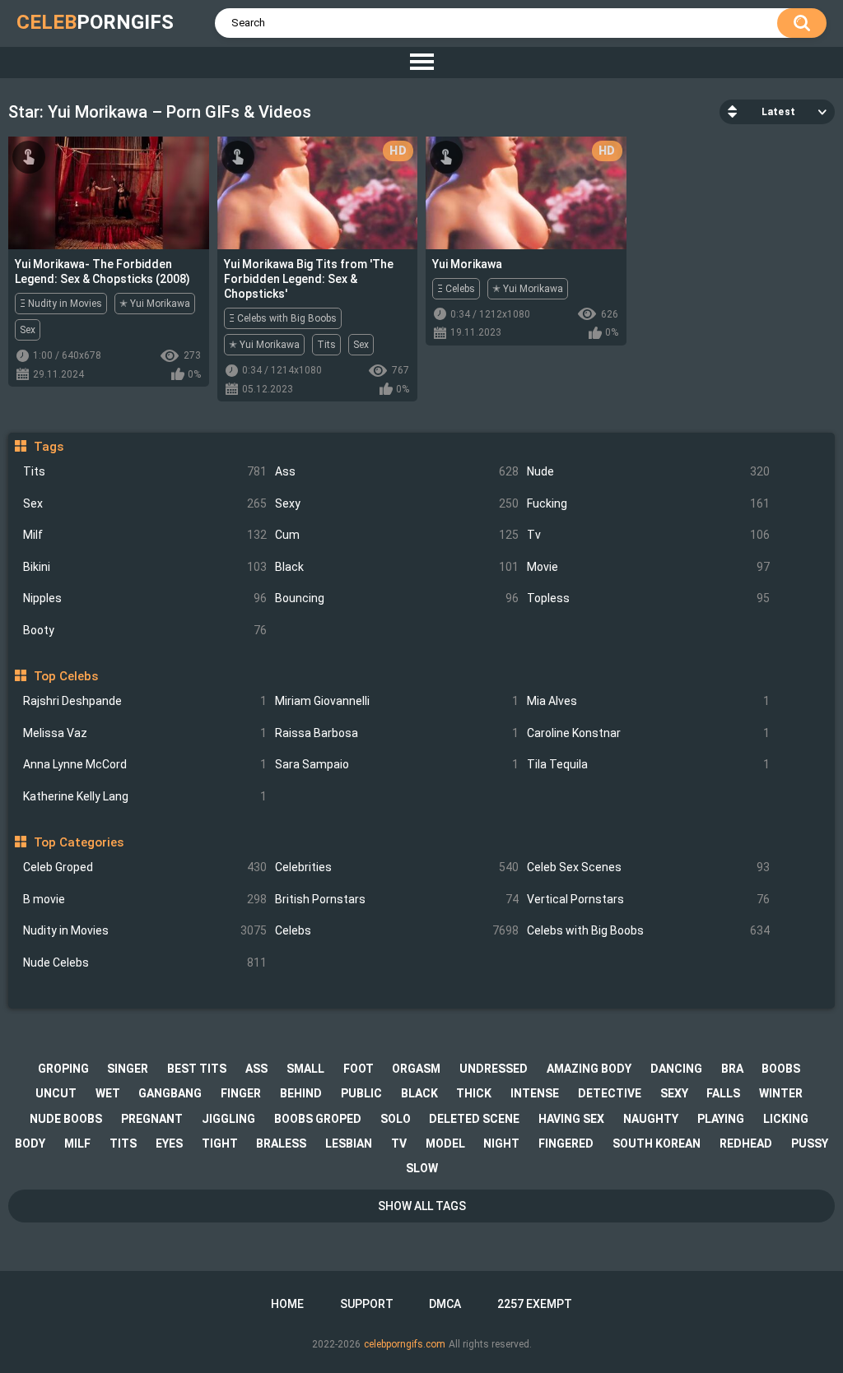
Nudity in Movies (145, 930)
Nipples (145, 598)
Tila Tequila (649, 764)
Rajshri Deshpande (145, 700)
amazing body (589, 1068)
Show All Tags (422, 1206)
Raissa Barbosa (397, 733)
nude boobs (66, 1118)
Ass (397, 471)
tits (123, 1143)
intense (534, 1093)
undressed (493, 1068)
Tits (145, 471)
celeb (95, 22)
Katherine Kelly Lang (145, 796)
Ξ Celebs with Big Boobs (283, 318)
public (361, 1093)
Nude (649, 471)
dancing (676, 1068)
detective (609, 1093)
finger (241, 1093)
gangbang (170, 1093)
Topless (649, 598)
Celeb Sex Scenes (649, 867)
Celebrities (397, 867)
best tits (196, 1068)
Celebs (397, 930)
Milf (145, 534)
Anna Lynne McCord (145, 764)
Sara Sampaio (397, 764)
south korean (656, 1143)
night (501, 1143)
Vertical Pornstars (649, 899)
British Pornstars (397, 899)
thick (473, 1093)
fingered (566, 1143)
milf (77, 1143)
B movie (145, 899)
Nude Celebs (145, 962)
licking (785, 1118)
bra (732, 1068)
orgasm (416, 1068)
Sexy (397, 503)
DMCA (445, 1303)
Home (287, 1303)
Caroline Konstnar (649, 733)
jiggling (228, 1118)
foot (358, 1068)
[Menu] (421, 62)
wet (107, 1093)
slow (422, 1168)
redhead (746, 1143)
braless (281, 1143)
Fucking (649, 503)
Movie (649, 566)
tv (399, 1143)
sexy (674, 1093)
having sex (571, 1118)
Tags (48, 446)
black (419, 1093)
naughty (650, 1118)
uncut (56, 1093)
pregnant (152, 1118)
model (445, 1143)
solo (395, 1118)
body (30, 1143)
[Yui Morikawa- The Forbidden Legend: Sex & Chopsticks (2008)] (108, 193)
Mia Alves (649, 700)
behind (301, 1093)
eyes (169, 1143)
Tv (649, 534)
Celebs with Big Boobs (649, 930)
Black (397, 566)
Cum (397, 534)
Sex (145, 503)
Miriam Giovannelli (397, 700)
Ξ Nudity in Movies (61, 303)
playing (720, 1118)
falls (723, 1093)
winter (781, 1093)
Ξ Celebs (456, 289)
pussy (809, 1143)
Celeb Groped (145, 867)
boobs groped (317, 1118)
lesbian (348, 1143)
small (305, 1068)
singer (127, 1068)
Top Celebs (65, 676)
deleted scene (474, 1118)
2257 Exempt (534, 1303)
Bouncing (397, 598)
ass (256, 1068)
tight (220, 1143)
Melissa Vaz (145, 733)
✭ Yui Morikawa (154, 303)
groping (63, 1068)
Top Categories (78, 842)
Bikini (145, 566)
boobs (780, 1068)
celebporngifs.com (404, 1344)
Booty (145, 630)
